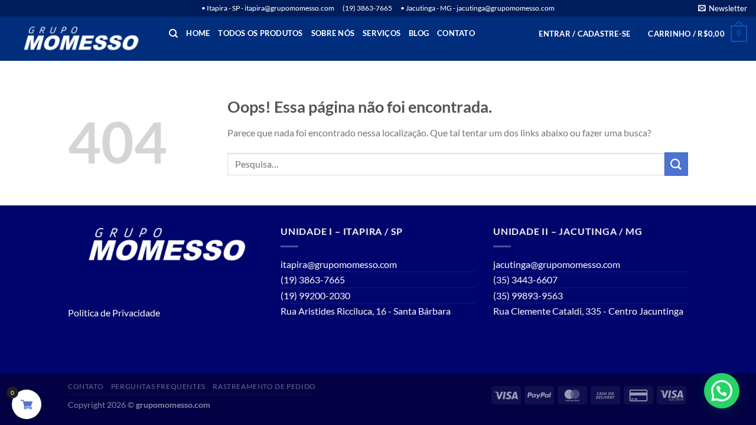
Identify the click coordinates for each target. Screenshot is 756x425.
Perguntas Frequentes (158, 386)
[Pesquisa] (173, 33)
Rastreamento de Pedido (264, 386)
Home (198, 33)
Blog (419, 33)
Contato (456, 33)
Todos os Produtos (260, 33)
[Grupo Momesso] (80, 39)
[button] (721, 390)
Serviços (381, 33)
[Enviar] (676, 163)
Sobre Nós (332, 33)
